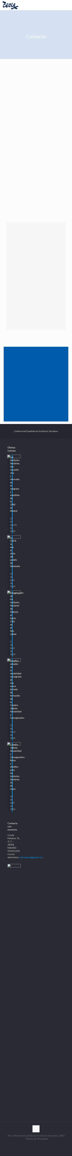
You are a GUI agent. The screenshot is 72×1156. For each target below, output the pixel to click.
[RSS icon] (43, 1144)
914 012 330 (21, 91)
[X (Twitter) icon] (32, 1144)
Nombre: (12, 114)
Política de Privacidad (38, 210)
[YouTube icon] (36, 1144)
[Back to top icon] (36, 1128)
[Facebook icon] (29, 1144)
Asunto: (11, 145)
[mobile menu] (67, 5)
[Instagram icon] (39, 1144)
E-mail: (11, 129)
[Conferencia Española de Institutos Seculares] (11, 5)
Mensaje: (12, 160)
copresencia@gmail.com (26, 98)
